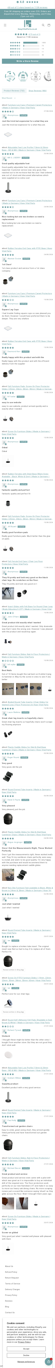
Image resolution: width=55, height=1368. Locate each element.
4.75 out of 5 (34, 34)
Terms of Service (12, 1284)
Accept (26, 1349)
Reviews (8, 1301)
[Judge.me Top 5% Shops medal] (49, 76)
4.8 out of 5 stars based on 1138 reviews (27, 7)
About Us (9, 1266)
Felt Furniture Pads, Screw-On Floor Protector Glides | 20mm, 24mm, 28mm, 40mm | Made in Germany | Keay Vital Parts (27, 389)
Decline (26, 1355)
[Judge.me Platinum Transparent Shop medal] (10, 76)
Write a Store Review (27, 61)
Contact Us (10, 1313)
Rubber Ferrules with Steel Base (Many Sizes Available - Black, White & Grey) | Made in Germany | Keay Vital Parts (25, 476)
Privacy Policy (24, 1342)
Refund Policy (11, 1272)
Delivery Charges (12, 1289)
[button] (5, 25)
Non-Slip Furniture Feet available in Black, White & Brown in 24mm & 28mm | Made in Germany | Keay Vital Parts (27, 890)
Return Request (12, 1278)
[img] (27, 34)
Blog (7, 1307)
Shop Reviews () (38, 91)
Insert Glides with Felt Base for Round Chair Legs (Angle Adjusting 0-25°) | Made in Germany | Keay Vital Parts (27, 609)
